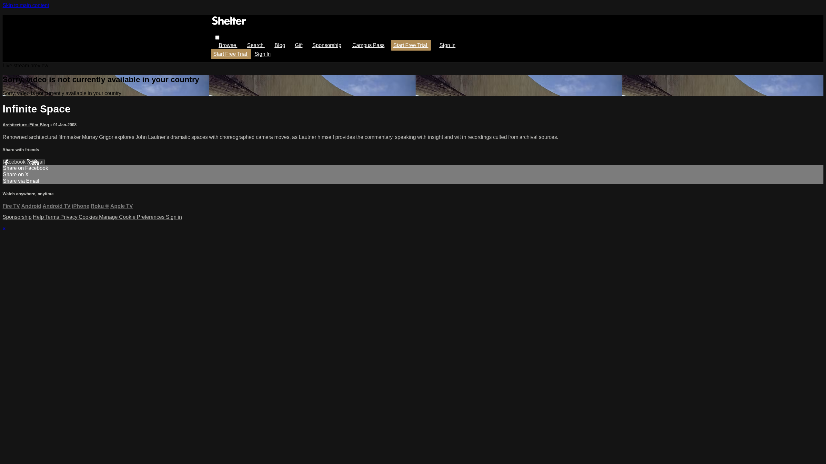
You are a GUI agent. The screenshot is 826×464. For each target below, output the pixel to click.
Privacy (69, 217)
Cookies (89, 217)
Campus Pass (368, 45)
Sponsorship (326, 45)
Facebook (15, 162)
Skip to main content (26, 5)
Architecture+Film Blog (26, 124)
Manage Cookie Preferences (132, 217)
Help (39, 217)
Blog (280, 45)
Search (256, 45)
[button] (217, 37)
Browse (228, 45)
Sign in (447, 45)
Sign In (263, 54)
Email (38, 162)
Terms (52, 217)
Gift (299, 45)
